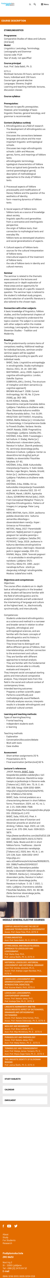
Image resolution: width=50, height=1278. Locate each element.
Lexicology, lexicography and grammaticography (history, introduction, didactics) (20, 982)
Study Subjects (13, 1079)
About (5, 1234)
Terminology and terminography (21, 1048)
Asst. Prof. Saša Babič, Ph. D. (18, 66)
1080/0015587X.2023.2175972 (26, 838)
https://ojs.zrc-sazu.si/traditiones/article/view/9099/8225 (27, 859)
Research (7, 1243)
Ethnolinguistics (13, 937)
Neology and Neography (17, 1026)
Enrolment (10, 1100)
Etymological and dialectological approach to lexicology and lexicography (22, 948)
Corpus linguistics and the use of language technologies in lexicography (25, 928)
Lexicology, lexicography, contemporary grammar (18, 994)
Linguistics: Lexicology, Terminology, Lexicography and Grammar (22, 50)
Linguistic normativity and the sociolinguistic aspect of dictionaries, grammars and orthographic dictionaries (24, 1011)
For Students (9, 1240)
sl (30, 4)
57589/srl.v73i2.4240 (21, 794)
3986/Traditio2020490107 (24, 864)
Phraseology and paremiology (20, 1037)
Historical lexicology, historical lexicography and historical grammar (24, 964)
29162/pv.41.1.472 (20, 813)
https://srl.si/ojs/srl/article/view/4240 (24, 790)
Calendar (9, 1089)
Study (5, 1237)
